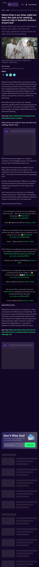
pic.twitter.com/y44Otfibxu (19, 218)
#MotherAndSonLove (28, 254)
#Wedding (16, 254)
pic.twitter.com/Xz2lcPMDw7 (19, 256)
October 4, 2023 (28, 281)
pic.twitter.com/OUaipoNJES (19, 296)
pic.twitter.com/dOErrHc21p (19, 277)
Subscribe (30, 445)
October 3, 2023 (30, 222)
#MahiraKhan (24, 216)
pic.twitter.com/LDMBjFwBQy (19, 237)
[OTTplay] (4, 4)
